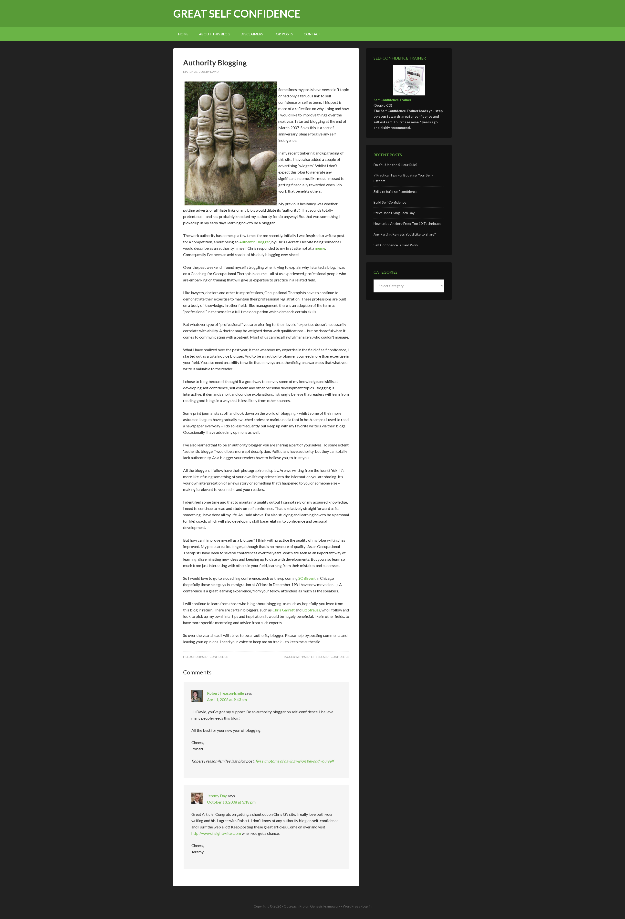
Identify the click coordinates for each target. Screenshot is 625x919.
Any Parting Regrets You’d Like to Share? (405, 234)
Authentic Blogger (254, 241)
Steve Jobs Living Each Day (394, 213)
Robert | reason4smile (225, 693)
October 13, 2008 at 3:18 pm (231, 802)
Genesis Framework (325, 906)
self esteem (313, 657)
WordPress (351, 906)
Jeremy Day (217, 795)
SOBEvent (307, 578)
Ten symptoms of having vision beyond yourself (294, 761)
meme (320, 248)
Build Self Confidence (390, 202)
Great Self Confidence (236, 13)
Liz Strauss (311, 610)
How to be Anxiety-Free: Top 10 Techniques (407, 223)
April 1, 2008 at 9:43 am (227, 699)
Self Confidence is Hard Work (396, 245)
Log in (367, 906)
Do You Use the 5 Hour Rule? (395, 165)
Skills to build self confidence (395, 191)
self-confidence (215, 657)
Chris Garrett (283, 610)
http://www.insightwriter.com (216, 833)
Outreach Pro (294, 906)
